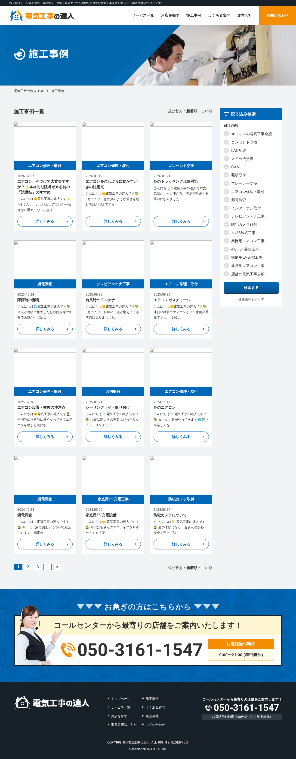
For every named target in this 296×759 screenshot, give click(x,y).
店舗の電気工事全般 (248, 274)
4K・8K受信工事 (245, 249)
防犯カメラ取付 (181, 499)
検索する (251, 288)
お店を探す (170, 15)
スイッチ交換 (242, 159)
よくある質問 (219, 15)
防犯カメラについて (170, 515)
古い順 (206, 111)
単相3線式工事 (243, 233)
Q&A (235, 167)
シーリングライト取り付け (108, 407)
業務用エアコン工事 (248, 241)
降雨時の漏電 (28, 300)
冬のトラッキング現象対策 (176, 181)
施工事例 (193, 15)
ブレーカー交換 (244, 183)
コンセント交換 (181, 166)
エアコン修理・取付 (45, 166)
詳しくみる (45, 221)
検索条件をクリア (251, 299)
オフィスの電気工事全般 (251, 134)
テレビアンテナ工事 (113, 284)
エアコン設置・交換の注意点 (41, 407)
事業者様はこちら (124, 724)
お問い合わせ (277, 15)
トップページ (120, 699)
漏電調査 (44, 284)
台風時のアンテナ (100, 300)
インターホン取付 (246, 208)
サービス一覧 (143, 15)
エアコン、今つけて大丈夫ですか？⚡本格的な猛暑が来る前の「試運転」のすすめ (43, 186)
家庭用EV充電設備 (101, 515)
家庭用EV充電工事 (113, 499)
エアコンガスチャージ (172, 300)
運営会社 (244, 15)
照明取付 (113, 391)
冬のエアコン (165, 407)
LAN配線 (238, 151)
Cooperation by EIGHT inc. (148, 749)
